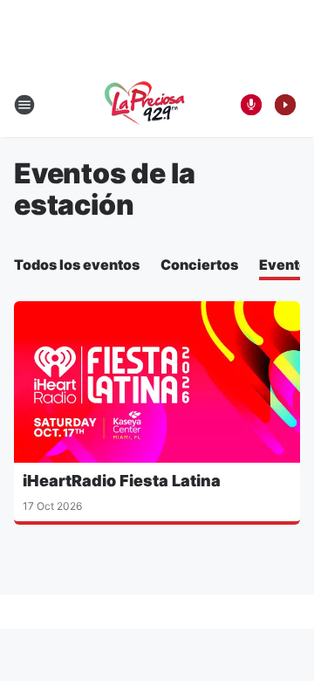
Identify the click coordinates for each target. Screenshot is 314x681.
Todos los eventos (77, 264)
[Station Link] (145, 105)
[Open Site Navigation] (24, 104)
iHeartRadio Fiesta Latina (122, 480)
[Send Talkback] (251, 104)
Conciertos (199, 264)
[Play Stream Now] (285, 104)
